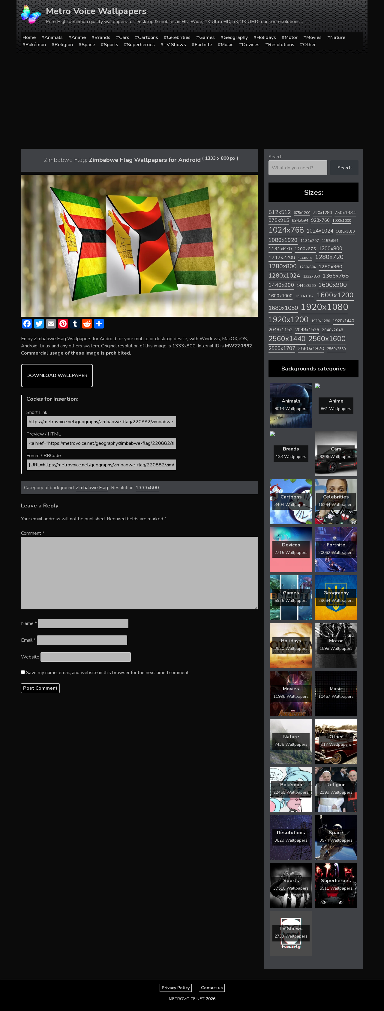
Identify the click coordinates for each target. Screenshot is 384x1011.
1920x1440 (343, 321)
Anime (78, 37)
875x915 (278, 220)
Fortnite (203, 44)
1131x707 (309, 240)
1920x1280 (320, 320)
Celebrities (178, 37)
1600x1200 (335, 295)
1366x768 (335, 276)
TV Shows (175, 44)
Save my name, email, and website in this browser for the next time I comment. (108, 672)
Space (88, 44)
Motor (291, 37)
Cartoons (148, 37)
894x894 (300, 220)
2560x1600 (327, 338)
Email (28, 640)
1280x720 (329, 257)
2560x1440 (287, 338)
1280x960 (330, 266)
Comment (32, 533)
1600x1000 (280, 296)
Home (29, 37)
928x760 (320, 220)
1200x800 (330, 248)
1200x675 (305, 249)
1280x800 (282, 266)
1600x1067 (304, 296)
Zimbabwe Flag (92, 487)
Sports (111, 44)
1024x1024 (320, 230)
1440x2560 (306, 285)
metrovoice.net (187, 999)
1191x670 (280, 248)
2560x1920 (311, 348)
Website (30, 657)
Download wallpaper (57, 375)
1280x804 (307, 267)
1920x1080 (324, 307)
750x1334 (345, 213)
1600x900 (332, 285)
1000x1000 (341, 220)
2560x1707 (281, 348)
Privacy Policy (176, 988)
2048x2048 (332, 329)
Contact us (212, 988)
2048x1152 (280, 330)
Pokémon (36, 44)
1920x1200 (288, 319)
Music (227, 44)
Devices (251, 44)
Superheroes (141, 44)
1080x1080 (345, 231)
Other (309, 44)
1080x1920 (283, 240)
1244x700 (305, 258)
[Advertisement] (192, 99)
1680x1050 (283, 308)
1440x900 (281, 285)
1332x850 (311, 276)
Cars (124, 37)
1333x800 (147, 487)
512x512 (279, 212)
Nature (337, 37)
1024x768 (286, 230)
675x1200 (302, 212)
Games (207, 37)
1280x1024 (284, 276)
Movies (314, 37)
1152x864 (330, 241)
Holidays (266, 37)
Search (275, 156)
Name (29, 623)
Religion (64, 44)
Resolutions (281, 44)
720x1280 (322, 213)
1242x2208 (281, 257)
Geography (236, 37)
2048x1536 (307, 329)
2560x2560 (336, 349)
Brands (102, 37)
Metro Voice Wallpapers (96, 11)
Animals (53, 37)
